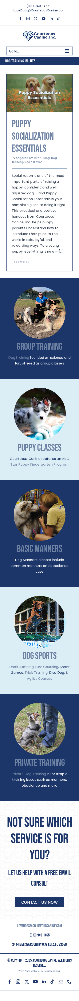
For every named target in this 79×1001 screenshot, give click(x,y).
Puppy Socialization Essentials (33, 136)
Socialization (33, 162)
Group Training (39, 347)
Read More (19, 262)
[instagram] (18, 982)
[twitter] (27, 982)
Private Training (39, 763)
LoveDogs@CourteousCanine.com (39, 10)
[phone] (69, 982)
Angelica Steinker (28, 158)
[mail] (61, 982)
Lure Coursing (46, 666)
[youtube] (35, 982)
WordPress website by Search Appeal (39, 971)
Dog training (18, 357)
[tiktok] (52, 982)
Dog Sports (39, 656)
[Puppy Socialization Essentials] (39, 93)
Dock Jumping (21, 666)
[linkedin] (44, 982)
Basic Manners (39, 549)
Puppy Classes (39, 448)
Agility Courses (39, 678)
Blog (46, 158)
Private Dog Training (29, 773)
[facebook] (10, 982)
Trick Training (36, 672)
